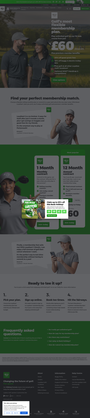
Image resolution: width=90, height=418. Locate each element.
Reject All (16, 412)
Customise (8, 412)
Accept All (24, 412)
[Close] (67, 200)
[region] (15, 408)
